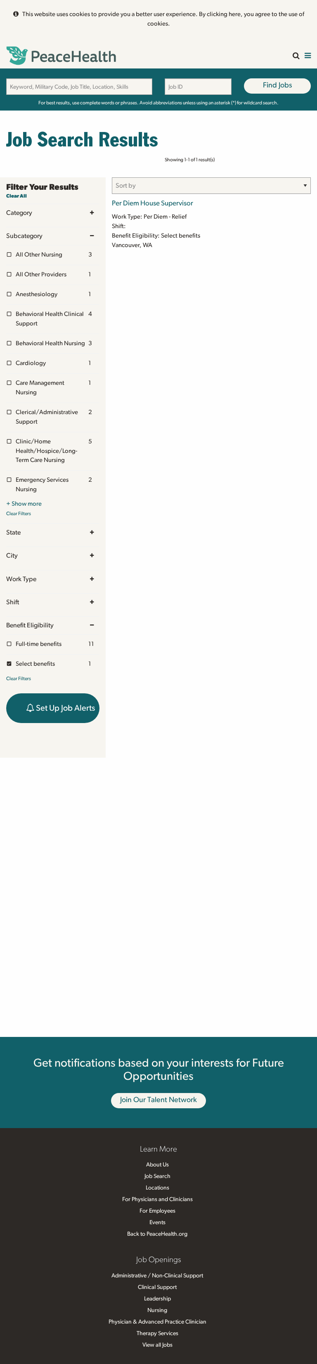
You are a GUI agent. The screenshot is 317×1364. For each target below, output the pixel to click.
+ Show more (24, 504)
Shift (12, 602)
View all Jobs (157, 1345)
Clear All (16, 195)
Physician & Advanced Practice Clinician (157, 1322)
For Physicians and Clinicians (157, 1199)
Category (19, 213)
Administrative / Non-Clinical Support (157, 1276)
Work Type (21, 579)
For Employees (157, 1211)
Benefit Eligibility (30, 625)
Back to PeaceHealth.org (157, 1234)
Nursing (157, 1310)
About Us (157, 1165)
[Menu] (308, 56)
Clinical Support (157, 1287)
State (13, 532)
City (12, 555)
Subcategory (24, 236)
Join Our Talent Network (158, 1100)
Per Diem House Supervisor (152, 203)
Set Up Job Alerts (64, 708)
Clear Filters (18, 513)
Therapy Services (157, 1333)
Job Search (157, 1176)
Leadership (157, 1299)
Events (157, 1222)
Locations (157, 1188)
